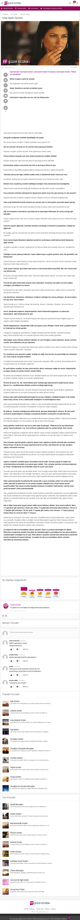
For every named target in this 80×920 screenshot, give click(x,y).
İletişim (53, 909)
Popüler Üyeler (21, 8)
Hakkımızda (40, 909)
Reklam (47, 909)
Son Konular (34, 8)
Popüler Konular (8, 8)
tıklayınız (64, 919)
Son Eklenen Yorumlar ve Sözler (52, 8)
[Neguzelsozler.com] (12, 3)
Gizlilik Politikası (29, 909)
